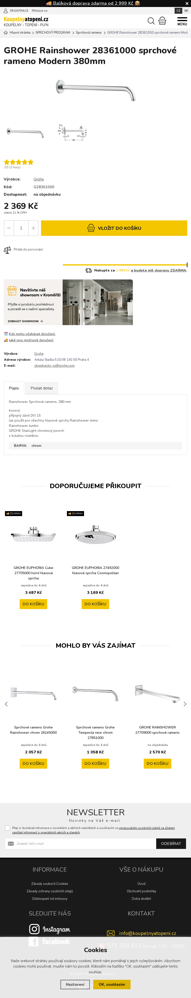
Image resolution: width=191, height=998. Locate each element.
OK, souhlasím (112, 984)
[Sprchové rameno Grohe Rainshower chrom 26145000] (33, 694)
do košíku (119, 228)
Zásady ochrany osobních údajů (50, 891)
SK (186, 11)
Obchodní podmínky (141, 891)
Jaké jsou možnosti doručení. (31, 340)
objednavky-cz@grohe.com (54, 365)
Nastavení (75, 984)
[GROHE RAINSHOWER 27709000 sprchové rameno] (157, 694)
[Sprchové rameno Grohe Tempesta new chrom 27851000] (95, 694)
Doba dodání (141, 899)
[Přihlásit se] (6, 10)
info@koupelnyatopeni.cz (147, 933)
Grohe (39, 179)
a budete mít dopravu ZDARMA (158, 270)
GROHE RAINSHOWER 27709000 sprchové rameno (157, 730)
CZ (178, 11)
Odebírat (171, 843)
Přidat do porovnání (28, 249)
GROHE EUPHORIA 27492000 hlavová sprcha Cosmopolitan (95, 570)
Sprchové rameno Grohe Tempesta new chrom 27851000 (95, 732)
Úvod (141, 884)
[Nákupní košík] (162, 21)
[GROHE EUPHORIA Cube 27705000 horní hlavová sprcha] (33, 534)
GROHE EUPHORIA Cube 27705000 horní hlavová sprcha (33, 573)
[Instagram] (49, 929)
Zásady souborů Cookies (49, 884)
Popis (14, 388)
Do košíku (33, 604)
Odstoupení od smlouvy (49, 899)
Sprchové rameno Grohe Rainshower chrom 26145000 (33, 730)
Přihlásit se (39, 11)
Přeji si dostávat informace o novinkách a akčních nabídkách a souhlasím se (93, 830)
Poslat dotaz (42, 388)
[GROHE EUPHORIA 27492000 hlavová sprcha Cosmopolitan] (95, 534)
